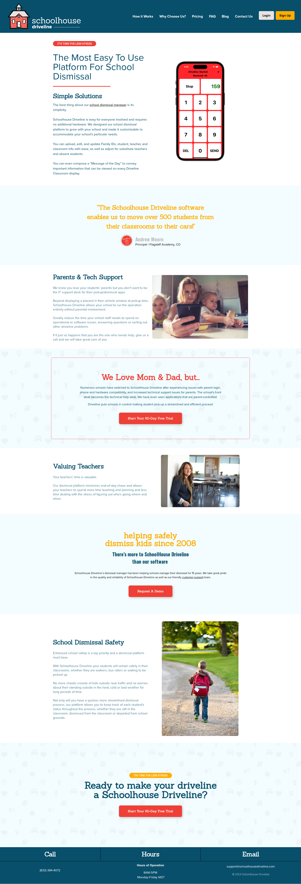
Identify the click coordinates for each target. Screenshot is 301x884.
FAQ (212, 16)
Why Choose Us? (172, 16)
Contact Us (244, 16)
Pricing (197, 16)
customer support (192, 577)
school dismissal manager (108, 104)
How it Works (143, 16)
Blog (225, 16)
